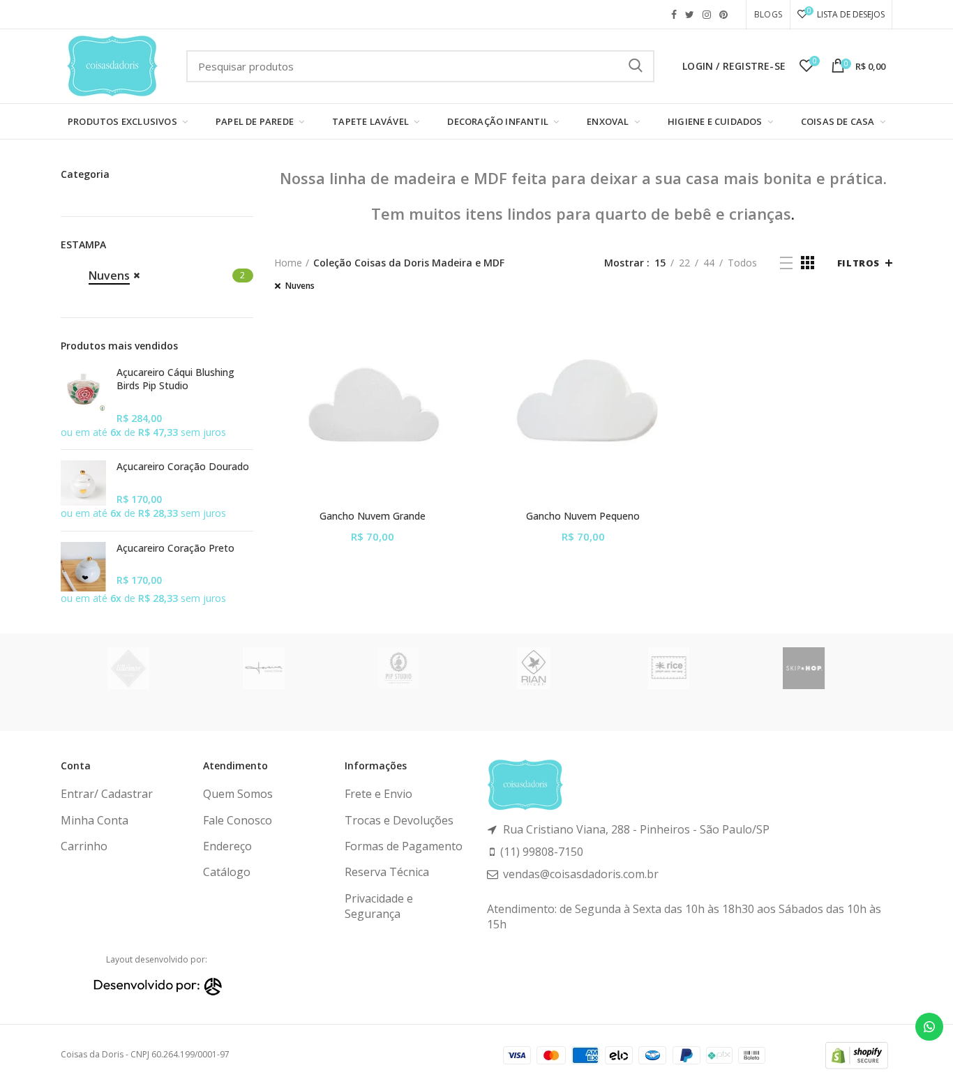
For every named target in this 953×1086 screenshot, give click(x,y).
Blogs (768, 14)
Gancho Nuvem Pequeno (583, 516)
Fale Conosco (237, 820)
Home (288, 262)
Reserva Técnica (387, 872)
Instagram (706, 15)
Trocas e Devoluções (399, 820)
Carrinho (84, 846)
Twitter (689, 15)
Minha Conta (94, 820)
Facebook (674, 15)
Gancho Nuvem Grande (373, 516)
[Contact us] (929, 1027)
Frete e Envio (378, 793)
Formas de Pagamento (404, 846)
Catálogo (226, 872)
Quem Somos (238, 793)
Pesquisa (635, 66)
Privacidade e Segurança (379, 906)
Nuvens (300, 286)
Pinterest (723, 15)
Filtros (858, 263)
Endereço (227, 846)
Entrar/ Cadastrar (107, 793)
